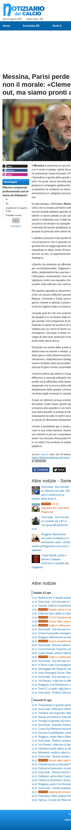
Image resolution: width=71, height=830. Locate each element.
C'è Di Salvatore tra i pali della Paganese (55, 508)
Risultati (16, 226)
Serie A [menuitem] (57, 25)
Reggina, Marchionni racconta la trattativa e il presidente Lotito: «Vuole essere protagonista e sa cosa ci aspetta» (51, 542)
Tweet (60, 469)
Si (7, 199)
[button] (16, 220)
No (7, 203)
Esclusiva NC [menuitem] (31, 25)
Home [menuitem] (6, 25)
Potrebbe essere (13, 215)
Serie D (44, 454)
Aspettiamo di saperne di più (16, 209)
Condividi (42, 469)
